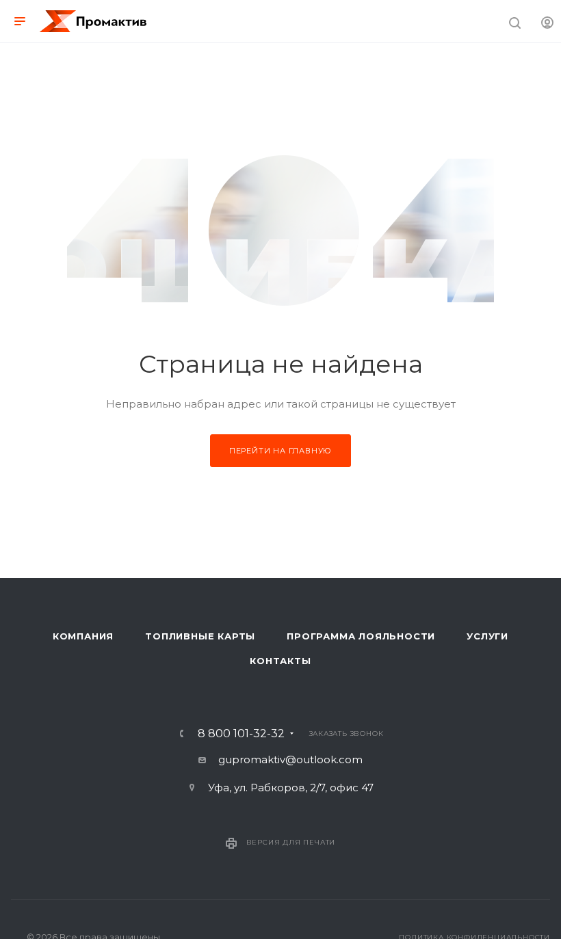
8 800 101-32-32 (241, 733)
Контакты (280, 660)
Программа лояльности (361, 636)
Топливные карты (200, 636)
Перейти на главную (280, 450)
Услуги (487, 636)
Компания (83, 636)
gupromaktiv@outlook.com (290, 759)
